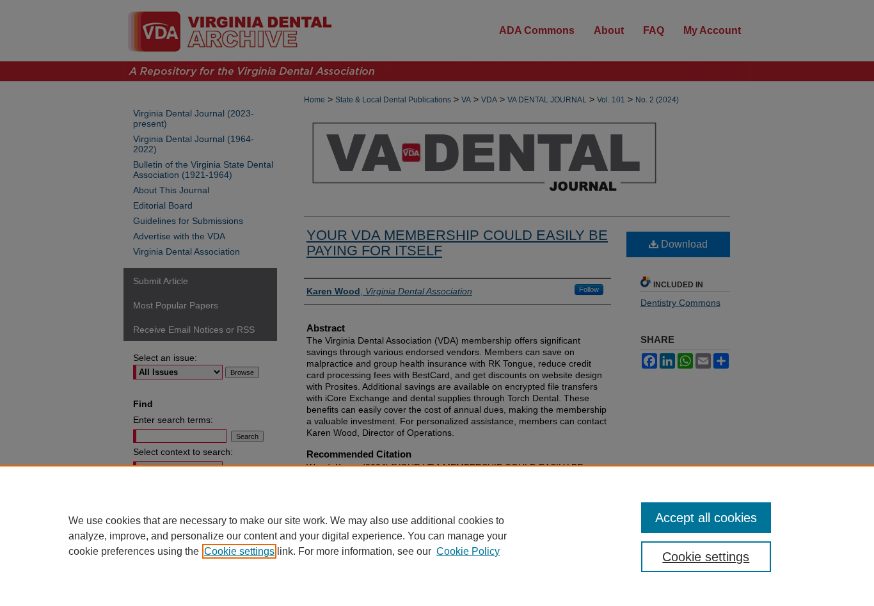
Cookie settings (239, 551)
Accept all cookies (706, 518)
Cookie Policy (468, 551)
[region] (437, 535)
